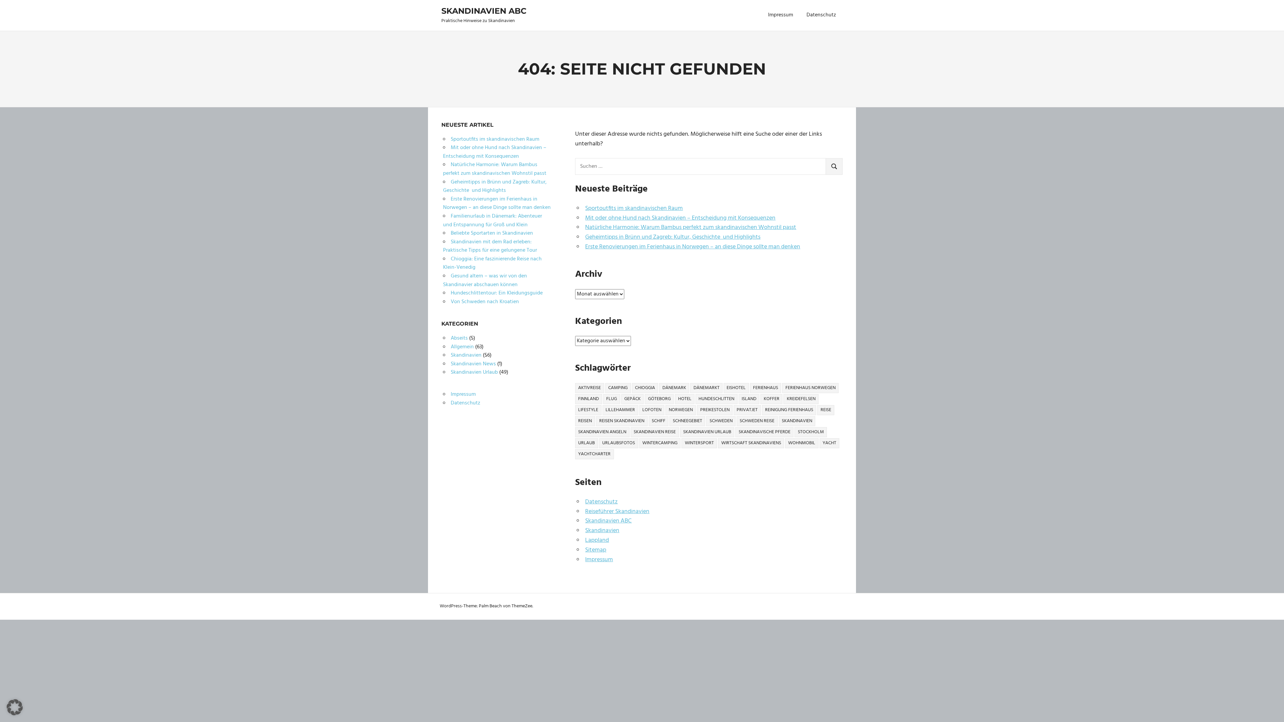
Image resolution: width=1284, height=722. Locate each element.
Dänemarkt (706, 388)
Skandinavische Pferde (764, 432)
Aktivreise (589, 388)
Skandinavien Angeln (602, 432)
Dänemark (674, 388)
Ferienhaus (765, 388)
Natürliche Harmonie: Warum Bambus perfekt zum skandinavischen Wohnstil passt (690, 227)
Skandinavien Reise (655, 432)
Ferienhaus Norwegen (810, 388)
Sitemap (595, 550)
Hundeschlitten (716, 399)
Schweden (721, 421)
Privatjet (747, 410)
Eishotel (736, 388)
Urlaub (586, 443)
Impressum (780, 15)
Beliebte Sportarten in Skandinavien (492, 233)
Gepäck (632, 399)
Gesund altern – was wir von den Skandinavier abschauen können (485, 280)
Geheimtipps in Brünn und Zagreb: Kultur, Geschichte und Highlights (672, 237)
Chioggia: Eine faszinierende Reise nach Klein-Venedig (492, 263)
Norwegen (681, 410)
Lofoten (651, 410)
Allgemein (462, 347)
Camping (618, 388)
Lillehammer (620, 410)
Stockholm (811, 432)
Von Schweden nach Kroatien (485, 301)
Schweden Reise (757, 421)
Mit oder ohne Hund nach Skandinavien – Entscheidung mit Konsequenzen (680, 218)
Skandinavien (797, 421)
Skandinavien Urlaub (707, 432)
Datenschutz (821, 15)
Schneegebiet (687, 421)
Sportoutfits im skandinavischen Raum (634, 208)
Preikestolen (715, 410)
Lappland (597, 540)
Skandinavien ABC (483, 11)
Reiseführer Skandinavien (617, 511)
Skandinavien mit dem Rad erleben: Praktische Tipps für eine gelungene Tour (490, 246)
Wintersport (699, 443)
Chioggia (645, 388)
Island (749, 399)
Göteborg (659, 399)
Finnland (588, 399)
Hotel (684, 399)
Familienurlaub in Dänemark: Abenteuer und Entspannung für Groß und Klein (492, 220)
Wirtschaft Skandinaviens (751, 443)
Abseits (459, 338)
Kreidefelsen (801, 399)
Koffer (771, 399)
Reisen (585, 421)
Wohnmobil (801, 443)
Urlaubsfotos (618, 443)
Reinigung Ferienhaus (789, 410)
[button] (14, 707)
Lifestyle (588, 410)
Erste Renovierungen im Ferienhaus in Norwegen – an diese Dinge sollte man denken (692, 247)
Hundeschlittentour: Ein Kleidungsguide (497, 293)
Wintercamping (659, 443)
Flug (611, 399)
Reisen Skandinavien (621, 421)
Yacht (829, 443)
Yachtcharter (594, 454)
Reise (826, 410)
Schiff (658, 421)
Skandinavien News (473, 364)
